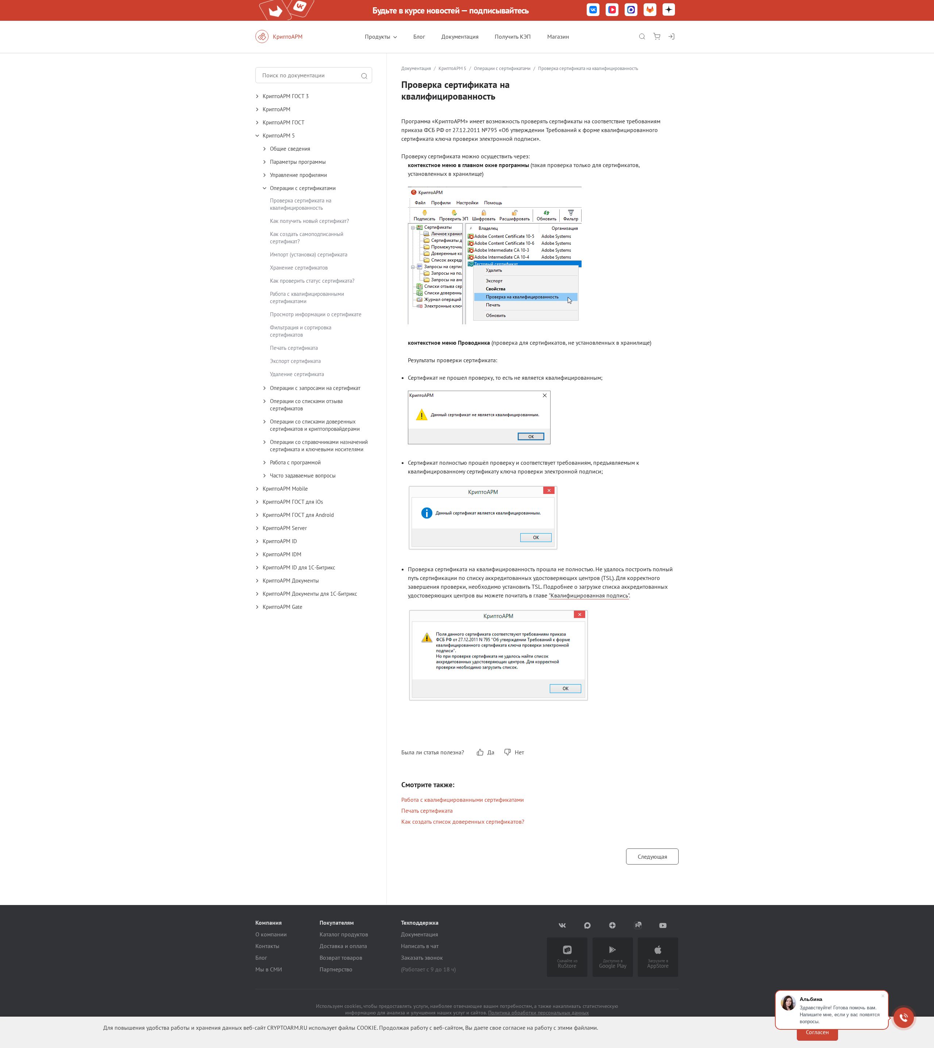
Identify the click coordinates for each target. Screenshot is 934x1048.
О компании (271, 934)
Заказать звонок (422, 957)
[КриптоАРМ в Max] (631, 10)
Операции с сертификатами (502, 68)
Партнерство (336, 969)
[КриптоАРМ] (286, 36)
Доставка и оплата (343, 946)
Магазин (558, 36)
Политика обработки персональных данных (538, 1012)
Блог (419, 36)
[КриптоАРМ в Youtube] (663, 925)
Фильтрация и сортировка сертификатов (300, 331)
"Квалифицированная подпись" (589, 595)
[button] (320, 96)
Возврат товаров (341, 957)
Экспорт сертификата (295, 360)
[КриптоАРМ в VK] (593, 10)
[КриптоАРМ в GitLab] (650, 10)
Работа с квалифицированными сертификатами (462, 799)
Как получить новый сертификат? (309, 220)
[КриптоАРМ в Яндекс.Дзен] (669, 10)
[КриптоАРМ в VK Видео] (612, 10)
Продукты (377, 36)
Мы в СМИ (268, 969)
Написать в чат (420, 946)
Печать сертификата (294, 347)
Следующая (652, 856)
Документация (460, 36)
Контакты (267, 946)
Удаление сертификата (297, 374)
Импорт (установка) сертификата (308, 254)
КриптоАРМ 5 (452, 68)
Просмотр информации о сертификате (316, 314)
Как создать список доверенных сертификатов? (462, 821)
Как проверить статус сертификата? (312, 280)
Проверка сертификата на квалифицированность (300, 204)
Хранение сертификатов (299, 267)
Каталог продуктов (344, 934)
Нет (519, 752)
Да (490, 752)
